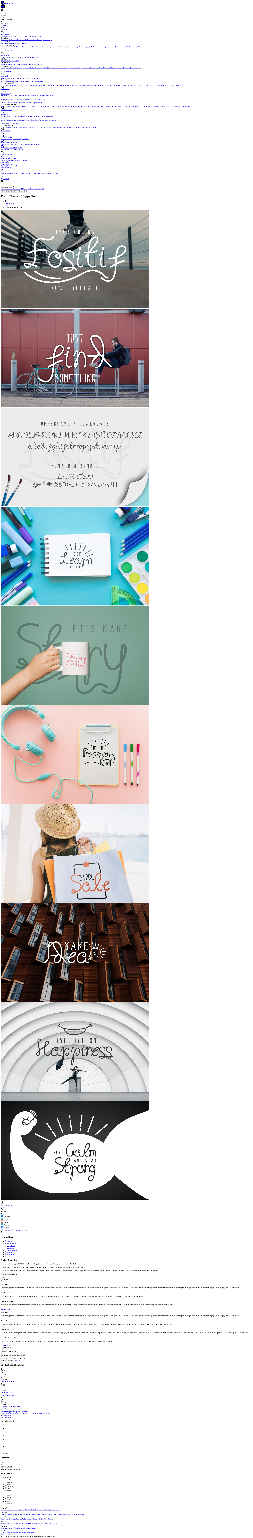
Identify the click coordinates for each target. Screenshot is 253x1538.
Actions (3, 61)
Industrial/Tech (48, 116)
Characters (16, 116)
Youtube (10, 1533)
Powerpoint (13, 103)
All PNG (3, 115)
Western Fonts (178, 85)
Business (33, 116)
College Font (154, 85)
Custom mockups (20, 43)
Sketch (30, 64)
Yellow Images (5, 1534)
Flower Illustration (104, 68)
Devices (21, 36)
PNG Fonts (4, 82)
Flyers (48, 95)
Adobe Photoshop (6, 64)
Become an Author (7, 1528)
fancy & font (11, 1246)
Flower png (55, 127)
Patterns (19, 57)
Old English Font (37, 85)
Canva (20, 103)
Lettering (11, 82)
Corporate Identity (36, 95)
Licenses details (6, 1309)
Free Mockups (47, 40)
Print (40, 36)
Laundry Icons (5, 68)
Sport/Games (35, 120)
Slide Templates (17, 106)
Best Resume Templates (29, 106)
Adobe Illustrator (17, 64)
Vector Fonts (18, 82)
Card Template (170, 106)
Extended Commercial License (10, 1406)
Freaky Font (4, 85)
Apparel (3, 36)
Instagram (22, 1533)
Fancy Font (28, 85)
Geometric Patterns (58, 68)
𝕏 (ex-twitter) (29, 1533)
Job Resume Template (158, 106)
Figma (25, 64)
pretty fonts (10, 1254)
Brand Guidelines (38, 1519)
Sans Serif (7, 78)
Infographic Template (74, 106)
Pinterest (16, 1533)
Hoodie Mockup (16, 47)
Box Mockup (111, 47)
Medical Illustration (35, 68)
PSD (2, 57)
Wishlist (34, 1510)
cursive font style (12, 1243)
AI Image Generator (19, 1523)
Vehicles (15, 36)
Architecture (52, 120)
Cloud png (31, 127)
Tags (46, 1519)
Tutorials (19, 1519)
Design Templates (22, 1510)
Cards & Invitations (24, 95)
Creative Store (5, 1381)
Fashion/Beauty (25, 116)
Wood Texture (93, 68)
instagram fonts (11, 1248)
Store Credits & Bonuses (21, 1514)
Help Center (5, 1519)
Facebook (4, 1533)
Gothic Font (73, 85)
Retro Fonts (169, 85)
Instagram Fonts (64, 85)
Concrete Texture (135, 68)
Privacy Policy (58, 1514)
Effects (75, 68)
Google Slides (5, 103)
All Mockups (5, 34)
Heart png (4, 127)
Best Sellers (4, 40)
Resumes (24, 99)
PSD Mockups (142, 47)
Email (44, 95)
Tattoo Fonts (54, 85)
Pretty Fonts (145, 85)
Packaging (9, 36)
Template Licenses (6, 110)
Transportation (43, 120)
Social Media (31, 99)
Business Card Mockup (59, 47)
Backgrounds (36, 57)
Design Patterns (47, 68)
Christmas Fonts (125, 85)
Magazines (4, 99)
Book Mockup (36, 47)
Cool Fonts (12, 85)
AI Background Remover (34, 1523)
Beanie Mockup (120, 47)
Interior (3, 120)
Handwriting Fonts (27, 78)
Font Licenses (5, 89)
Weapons (4, 116)
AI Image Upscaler (7, 1523)
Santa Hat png (23, 127)
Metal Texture (114, 68)
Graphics (10, 1510)
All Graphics (5, 55)
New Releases (37, 40)
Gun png (62, 127)
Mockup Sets (12, 40)
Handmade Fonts (28, 82)
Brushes (8, 61)
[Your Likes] (2, 179)
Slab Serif (14, 78)
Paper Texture (68, 68)
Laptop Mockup (101, 47)
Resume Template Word (131, 106)
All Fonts (4, 76)
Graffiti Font (81, 85)
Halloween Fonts (136, 85)
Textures (24, 57)
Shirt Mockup (82, 47)
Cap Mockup (91, 47)
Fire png (15, 127)
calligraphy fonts (12, 1250)
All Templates (5, 94)
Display (36, 78)
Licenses (66, 1514)
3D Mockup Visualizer (8, 43)
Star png (10, 127)
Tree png (89, 127)
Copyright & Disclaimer (76, 1514)
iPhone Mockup (27, 47)
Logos (52, 95)
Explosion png (47, 127)
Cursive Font (20, 85)
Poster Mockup (46, 47)
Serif (2, 78)
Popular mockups (54, 1510)
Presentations (17, 99)
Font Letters (162, 85)
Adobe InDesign (27, 103)
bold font (10, 1252)
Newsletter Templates (104, 106)
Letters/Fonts (15, 123)
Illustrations (12, 57)
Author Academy (27, 1519)
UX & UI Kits (40, 99)
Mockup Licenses (6, 50)
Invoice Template (6, 106)
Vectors (6, 57)
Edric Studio (5, 1205)
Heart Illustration (124, 68)
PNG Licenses (5, 131)
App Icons (26, 68)
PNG (30, 1510)
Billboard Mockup (72, 47)
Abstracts (10, 116)
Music (18, 120)
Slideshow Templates (44, 106)
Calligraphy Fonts (90, 85)
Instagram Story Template (89, 106)
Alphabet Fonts (108, 85)
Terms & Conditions (47, 1514)
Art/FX (8, 123)
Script (19, 78)
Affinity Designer (37, 64)
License (3, 25)
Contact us (17, 1360)
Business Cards (12, 95)
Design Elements (83, 68)
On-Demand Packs (35, 1514)
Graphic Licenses (6, 71)
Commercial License (7, 1392)
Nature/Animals (11, 120)
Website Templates (117, 106)
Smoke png (76, 127)
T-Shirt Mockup (6, 47)
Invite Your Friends (30, 1528)
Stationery (35, 36)
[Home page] (6, 201)
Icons (29, 57)
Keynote (39, 103)
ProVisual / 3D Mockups (50, 1523)
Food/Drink (39, 116)
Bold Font (100, 85)
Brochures (4, 95)
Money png (69, 127)
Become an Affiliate (20, 1230)
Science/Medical (25, 120)
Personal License (6, 1378)
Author (11, 1205)
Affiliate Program (18, 1528)
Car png (83, 127)
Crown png (38, 127)
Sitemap (50, 1519)
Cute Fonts (46, 85)
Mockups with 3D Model (25, 40)
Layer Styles (15, 61)
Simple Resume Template (59, 106)
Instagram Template (145, 106)
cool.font (9, 1241)
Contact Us (12, 1519)
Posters (10, 99)
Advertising (27, 36)
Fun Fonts (116, 85)
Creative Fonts (38, 82)
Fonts (12, 1381)
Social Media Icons (16, 68)
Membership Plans (7, 1514)
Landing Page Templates (183, 106)
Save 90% (4, 29)
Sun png (94, 127)
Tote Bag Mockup (131, 47)
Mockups (4, 1510)
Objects (3, 123)
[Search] (21, 191)
